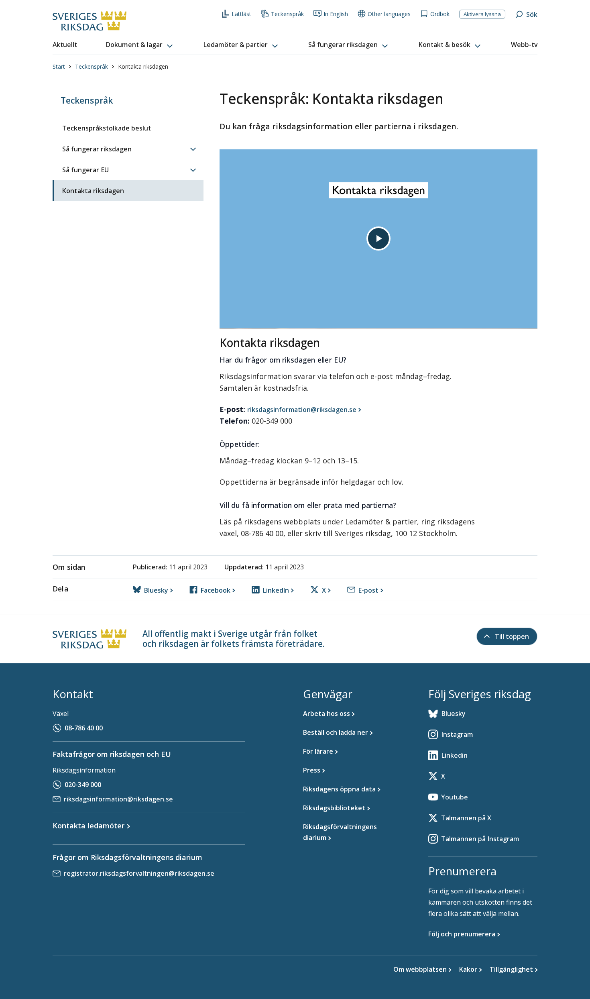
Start (59, 66)
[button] (140, 45)
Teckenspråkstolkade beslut (106, 128)
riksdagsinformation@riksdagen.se (118, 799)
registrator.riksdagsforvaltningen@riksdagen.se (139, 873)
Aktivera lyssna (482, 14)
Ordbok (440, 14)
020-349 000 (83, 784)
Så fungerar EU (85, 169)
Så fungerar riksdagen (97, 149)
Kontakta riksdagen (93, 190)
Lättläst (241, 14)
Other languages (389, 14)
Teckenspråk (287, 14)
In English (335, 14)
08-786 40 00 (84, 728)
